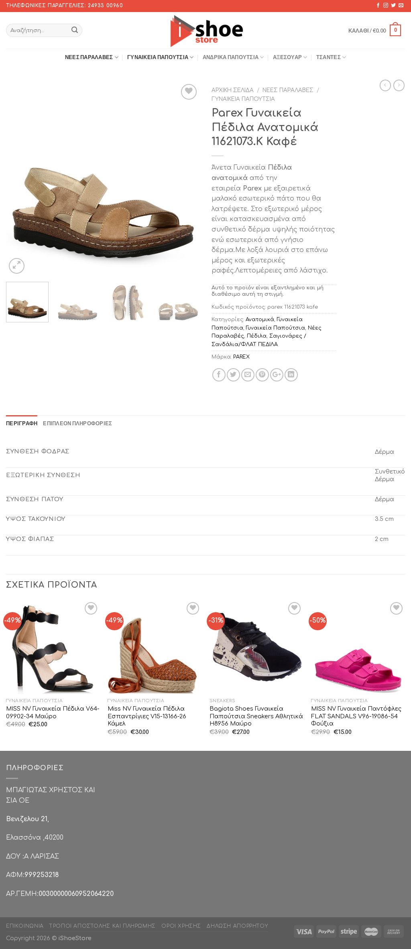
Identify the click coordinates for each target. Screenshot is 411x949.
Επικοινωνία (25, 926)
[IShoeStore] (205, 30)
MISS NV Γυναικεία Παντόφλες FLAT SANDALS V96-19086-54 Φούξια (356, 716)
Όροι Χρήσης (181, 926)
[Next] (185, 179)
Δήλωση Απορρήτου (237, 926)
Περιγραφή (21, 423)
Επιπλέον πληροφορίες (77, 423)
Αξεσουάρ (287, 57)
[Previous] (20, 179)
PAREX (241, 357)
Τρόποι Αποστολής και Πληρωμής (102, 926)
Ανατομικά (260, 319)
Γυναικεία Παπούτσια (157, 57)
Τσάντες (328, 57)
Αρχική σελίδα (233, 90)
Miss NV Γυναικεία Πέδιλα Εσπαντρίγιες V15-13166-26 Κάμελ (147, 716)
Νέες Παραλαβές (89, 57)
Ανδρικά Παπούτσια (230, 57)
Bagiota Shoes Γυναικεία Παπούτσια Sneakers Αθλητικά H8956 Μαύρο (256, 716)
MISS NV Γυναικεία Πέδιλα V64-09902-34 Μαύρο (53, 712)
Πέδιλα (257, 336)
